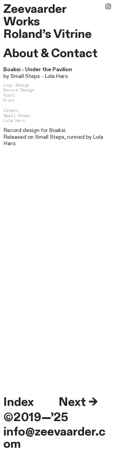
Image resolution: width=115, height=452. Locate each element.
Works (21, 22)
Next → (78, 402)
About (20, 53)
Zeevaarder (35, 9)
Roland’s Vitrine (47, 34)
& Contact (69, 53)
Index (18, 402)
